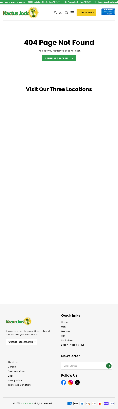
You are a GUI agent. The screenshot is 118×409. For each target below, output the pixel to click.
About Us (13, 362)
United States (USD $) (20, 342)
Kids (63, 335)
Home (64, 322)
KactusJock (27, 403)
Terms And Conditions (20, 384)
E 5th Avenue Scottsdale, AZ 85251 (77, 2)
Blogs (11, 375)
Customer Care (16, 371)
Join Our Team (86, 12)
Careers (12, 366)
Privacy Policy (15, 380)
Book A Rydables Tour (72, 344)
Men (63, 326)
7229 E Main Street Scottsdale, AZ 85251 (44, 2)
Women (65, 331)
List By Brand (67, 340)
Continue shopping (57, 58)
